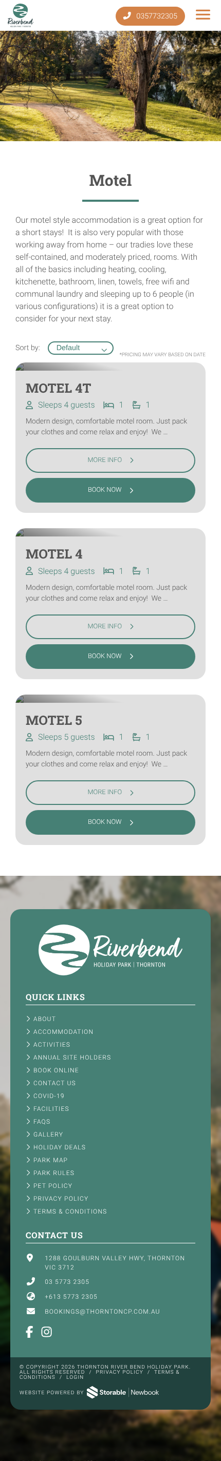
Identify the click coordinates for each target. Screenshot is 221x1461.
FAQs (41, 1121)
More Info (104, 460)
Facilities (51, 1108)
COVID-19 (49, 1096)
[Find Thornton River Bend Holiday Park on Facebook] (30, 1333)
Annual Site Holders (72, 1057)
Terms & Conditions (70, 1211)
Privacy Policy (60, 1198)
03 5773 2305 (67, 1281)
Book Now (105, 490)
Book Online (56, 1070)
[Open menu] (203, 15)
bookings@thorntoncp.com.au (102, 1311)
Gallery (48, 1134)
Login (75, 1377)
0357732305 (156, 16)
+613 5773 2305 (71, 1296)
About (44, 1019)
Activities (51, 1044)
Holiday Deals (59, 1147)
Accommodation (63, 1031)
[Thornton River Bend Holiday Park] (110, 973)
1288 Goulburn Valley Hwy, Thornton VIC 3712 (115, 1263)
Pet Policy (52, 1185)
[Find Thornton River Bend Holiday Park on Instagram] (47, 1333)
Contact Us (54, 1083)
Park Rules (54, 1173)
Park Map (50, 1160)
